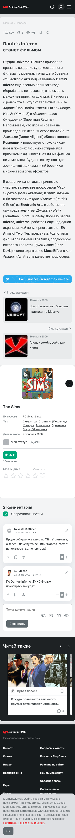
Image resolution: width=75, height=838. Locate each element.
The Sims (11, 406)
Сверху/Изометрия (35, 429)
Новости (21, 23)
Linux (38, 416)
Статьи (7, 756)
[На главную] (16, 7)
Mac (30, 416)
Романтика (43, 425)
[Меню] (69, 7)
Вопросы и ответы (52, 748)
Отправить (17, 624)
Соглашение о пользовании (49, 791)
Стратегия (45, 421)
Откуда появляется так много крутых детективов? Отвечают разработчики (34, 701)
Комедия (28, 425)
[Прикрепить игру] (43, 615)
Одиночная (59, 425)
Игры (6, 785)
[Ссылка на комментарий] (67, 531)
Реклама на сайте (52, 764)
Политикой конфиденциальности (24, 822)
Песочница (60, 421)
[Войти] (61, 6)
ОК (8, 831)
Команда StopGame (53, 756)
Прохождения (12, 772)
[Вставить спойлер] (66, 615)
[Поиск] (52, 7)
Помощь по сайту (51, 772)
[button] (8, 557)
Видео (7, 764)
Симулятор (30, 421)
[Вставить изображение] (51, 615)
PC (24, 416)
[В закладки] (40, 33)
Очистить (39, 469)
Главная (8, 23)
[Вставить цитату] (58, 615)
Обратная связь (50, 781)
